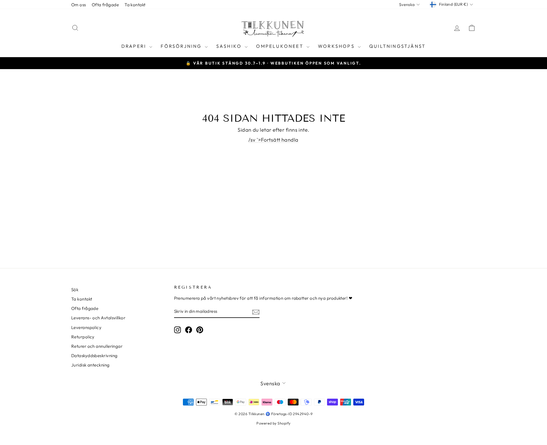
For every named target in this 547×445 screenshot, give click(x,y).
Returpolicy (83, 337)
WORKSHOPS (337, 46)
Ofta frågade (105, 4)
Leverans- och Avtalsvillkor (98, 317)
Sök (74, 289)
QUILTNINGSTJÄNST (397, 46)
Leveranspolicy (86, 327)
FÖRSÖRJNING (182, 46)
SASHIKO (230, 46)
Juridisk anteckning (90, 365)
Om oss (78, 4)
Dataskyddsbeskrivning (94, 355)
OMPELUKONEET (280, 46)
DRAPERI (134, 46)
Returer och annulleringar (97, 346)
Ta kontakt (135, 4)
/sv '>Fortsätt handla (273, 139)
